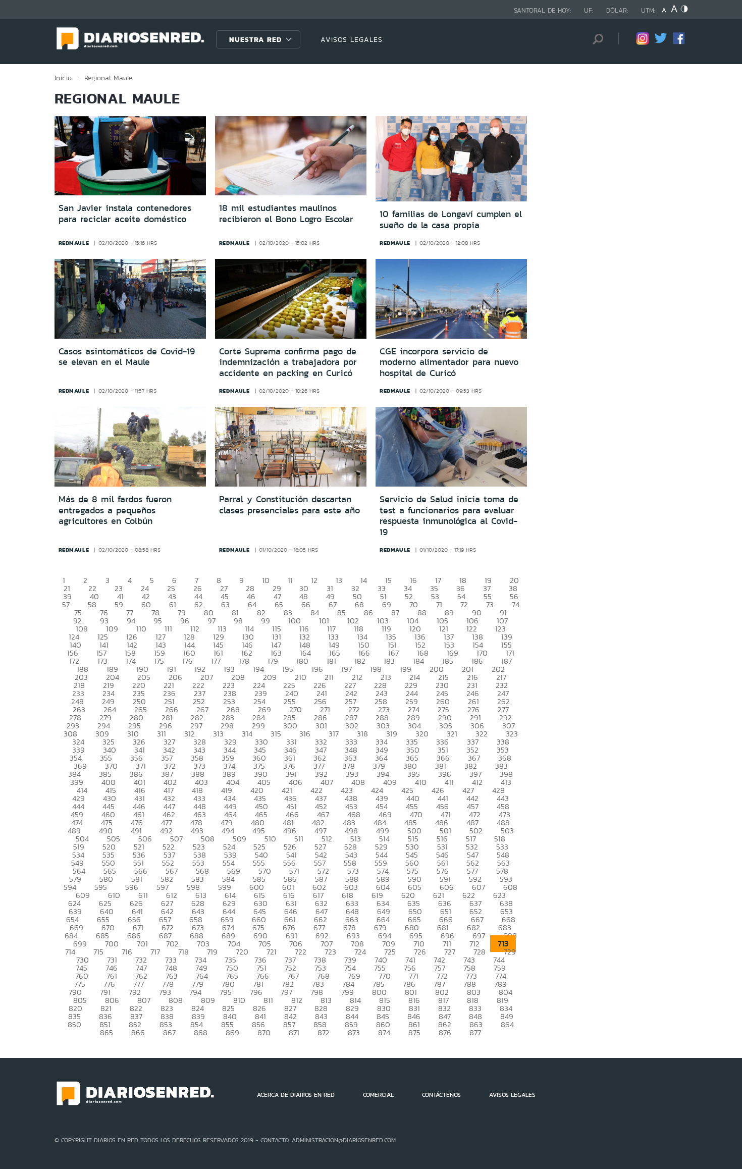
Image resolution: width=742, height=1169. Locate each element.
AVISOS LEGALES (352, 39)
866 (138, 1032)
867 (169, 1032)
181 (331, 661)
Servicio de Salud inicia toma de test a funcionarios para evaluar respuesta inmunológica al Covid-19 (449, 516)
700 (112, 943)
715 (98, 951)
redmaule (74, 243)
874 (384, 1032)
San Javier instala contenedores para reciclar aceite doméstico (125, 213)
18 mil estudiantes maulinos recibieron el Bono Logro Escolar (286, 213)
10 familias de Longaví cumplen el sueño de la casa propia (451, 219)
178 (244, 661)
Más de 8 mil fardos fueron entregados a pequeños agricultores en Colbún (115, 510)
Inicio (63, 77)
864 (507, 1024)
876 (445, 1032)
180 (302, 661)
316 (304, 733)
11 (290, 580)
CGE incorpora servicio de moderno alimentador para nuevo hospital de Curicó (449, 362)
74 (515, 604)
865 (106, 1032)
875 (414, 1032)
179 (273, 661)
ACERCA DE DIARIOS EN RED (296, 1094)
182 (359, 661)
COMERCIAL (378, 1094)
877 (475, 1032)
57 (66, 604)
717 (155, 951)
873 (354, 1032)
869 (232, 1032)
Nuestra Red (255, 39)
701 (142, 943)
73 (490, 604)
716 (127, 951)
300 (290, 725)
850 (74, 1024)
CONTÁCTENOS (441, 1094)
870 (264, 1032)
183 (389, 661)
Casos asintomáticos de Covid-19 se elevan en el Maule (127, 357)
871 (294, 1032)
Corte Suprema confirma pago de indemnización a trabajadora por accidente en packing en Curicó (288, 362)
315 (276, 733)
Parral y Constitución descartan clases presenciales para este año (289, 505)
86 (368, 612)
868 (200, 1032)
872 (323, 1032)
